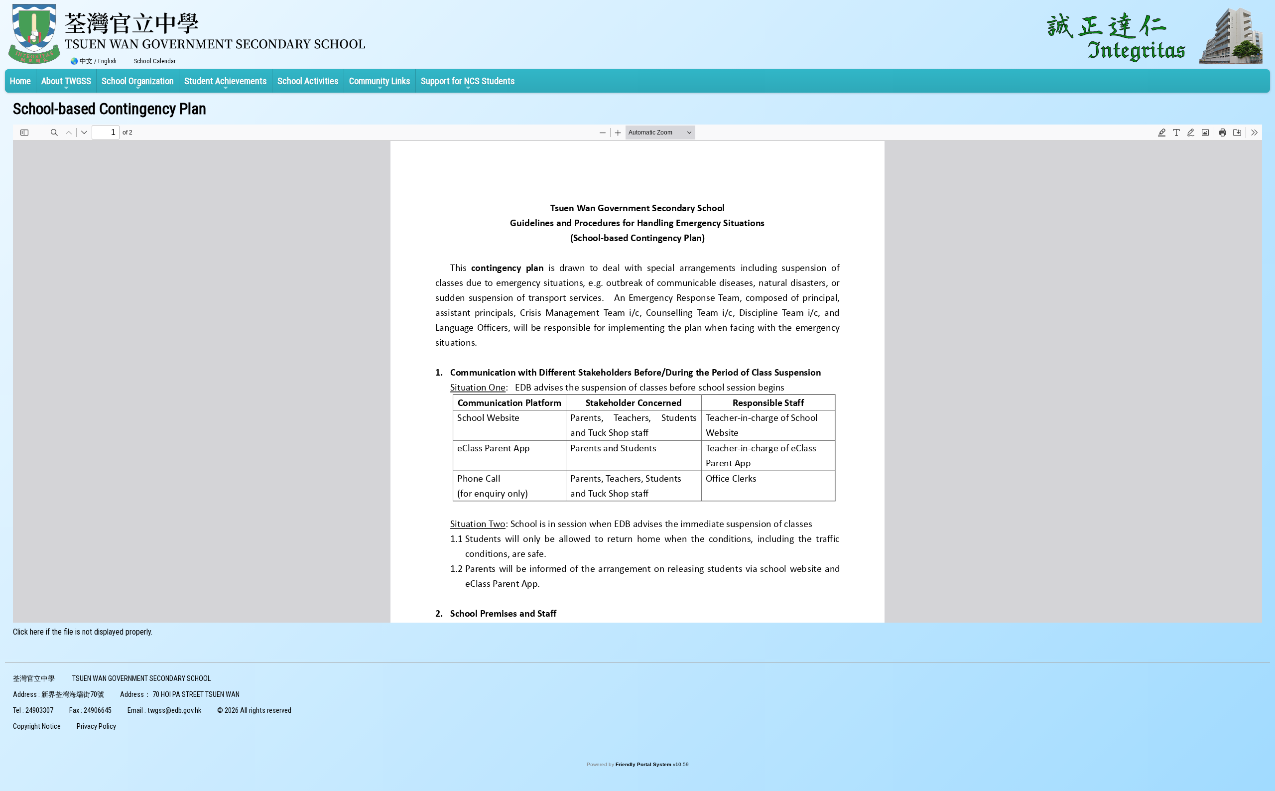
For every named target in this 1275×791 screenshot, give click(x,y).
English (107, 61)
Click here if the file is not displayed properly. (82, 632)
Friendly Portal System (644, 764)
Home (20, 81)
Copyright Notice (37, 726)
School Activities (308, 81)
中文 (86, 61)
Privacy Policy (96, 726)
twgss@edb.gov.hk (174, 710)
